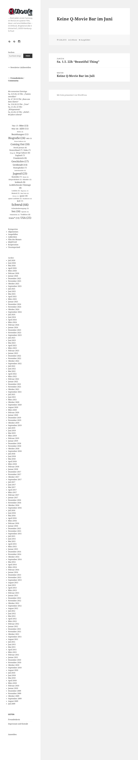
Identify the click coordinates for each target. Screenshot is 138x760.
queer (24, 196)
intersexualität (20, 170)
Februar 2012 (13, 624)
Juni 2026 (12, 263)
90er (15, 128)
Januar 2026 (13, 276)
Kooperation (13, 244)
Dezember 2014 (14, 551)
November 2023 (14, 332)
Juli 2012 (11, 611)
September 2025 (15, 286)
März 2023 (12, 348)
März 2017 (12, 492)
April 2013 (12, 588)
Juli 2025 (11, 289)
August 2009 (13, 701)
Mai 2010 (12, 678)
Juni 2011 (12, 644)
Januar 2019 (13, 441)
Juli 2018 (11, 454)
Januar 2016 (13, 526)
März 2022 (12, 376)
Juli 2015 (11, 536)
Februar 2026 (13, 273)
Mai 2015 (12, 541)
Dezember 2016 (14, 500)
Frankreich (20, 158)
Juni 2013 (12, 585)
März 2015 (12, 546)
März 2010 (12, 683)
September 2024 (15, 312)
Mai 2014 (12, 562)
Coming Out (20, 144)
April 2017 (12, 490)
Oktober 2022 (13, 361)
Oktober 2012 (13, 603)
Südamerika (15, 215)
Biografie (16, 138)
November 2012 (14, 600)
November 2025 (14, 281)
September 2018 (15, 451)
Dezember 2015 (14, 528)
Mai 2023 (12, 343)
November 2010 (14, 662)
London (16, 191)
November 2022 (14, 358)
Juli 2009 (11, 704)
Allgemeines (13, 232)
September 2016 (15, 508)
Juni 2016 (12, 513)
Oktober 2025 (13, 283)
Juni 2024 (12, 317)
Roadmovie (27, 199)
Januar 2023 (13, 353)
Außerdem (12, 237)
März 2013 (12, 590)
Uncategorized (14, 247)
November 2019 (14, 420)
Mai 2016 (12, 515)
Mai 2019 (12, 433)
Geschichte (20, 161)
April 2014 (12, 564)
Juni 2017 (12, 484)
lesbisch (20, 182)
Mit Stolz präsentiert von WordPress (72, 95)
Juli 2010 (11, 673)
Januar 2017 (13, 497)
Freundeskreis (14, 719)
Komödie (17, 177)
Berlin (20, 132)
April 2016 (12, 518)
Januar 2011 (13, 657)
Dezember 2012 (14, 598)
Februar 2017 (13, 495)
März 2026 (12, 271)
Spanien (25, 212)
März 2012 (12, 621)
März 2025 (12, 299)
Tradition (25, 214)
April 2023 (12, 345)
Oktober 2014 (13, 557)
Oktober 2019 (13, 423)
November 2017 (14, 474)
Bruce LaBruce (20, 141)
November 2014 (14, 554)
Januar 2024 (13, 327)
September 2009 (15, 698)
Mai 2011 (12, 647)
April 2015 (12, 544)
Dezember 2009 (14, 691)
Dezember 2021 (14, 384)
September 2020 (15, 405)
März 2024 (12, 322)
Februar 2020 (13, 412)
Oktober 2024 (13, 309)
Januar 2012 (13, 626)
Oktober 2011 (13, 634)
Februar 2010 (13, 686)
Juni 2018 (12, 456)
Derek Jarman (20, 147)
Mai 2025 (12, 294)
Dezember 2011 (14, 629)
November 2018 (14, 446)
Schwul (20, 204)
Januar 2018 (13, 469)
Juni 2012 (12, 613)
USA (25, 218)
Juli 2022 (11, 366)
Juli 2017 (11, 482)
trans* (14, 217)
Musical (16, 193)
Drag (12, 153)
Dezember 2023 (14, 330)
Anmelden (12, 734)
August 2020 (13, 407)
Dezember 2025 (14, 278)
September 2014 (15, 559)
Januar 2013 (13, 595)
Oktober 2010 (13, 665)
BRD (29, 138)
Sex (16, 211)
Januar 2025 (13, 301)
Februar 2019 (13, 438)
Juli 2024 (11, 314)
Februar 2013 (13, 593)
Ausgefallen (13, 234)
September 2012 (15, 606)
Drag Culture (23, 153)
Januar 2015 (13, 549)
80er (23, 125)
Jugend (20, 173)
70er (15, 126)
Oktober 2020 (13, 402)
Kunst (25, 177)
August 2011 (13, 639)
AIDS (24, 128)
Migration (24, 191)
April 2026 (12, 268)
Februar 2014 (13, 570)
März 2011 (12, 652)
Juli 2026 (11, 260)
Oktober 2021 (13, 389)
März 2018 (12, 464)
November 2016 (14, 503)
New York (24, 193)
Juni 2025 (12, 291)
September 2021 (15, 392)
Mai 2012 (12, 616)
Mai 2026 (12, 265)
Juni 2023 (12, 340)
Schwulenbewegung (20, 208)
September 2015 (15, 533)
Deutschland (16, 150)
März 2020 (12, 410)
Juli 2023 (11, 338)
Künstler (27, 179)
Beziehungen (20, 134)
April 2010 (12, 680)
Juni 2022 (12, 368)
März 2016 (12, 521)
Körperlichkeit (15, 179)
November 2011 (14, 631)
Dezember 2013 (14, 575)
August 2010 (13, 670)
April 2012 (12, 618)
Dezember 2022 (14, 356)
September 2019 (15, 425)
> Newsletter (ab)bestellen (20, 67)
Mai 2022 (12, 371)
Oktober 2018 (13, 448)
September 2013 (15, 580)
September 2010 (15, 667)
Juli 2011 (11, 642)
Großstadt (20, 164)
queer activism (15, 198)
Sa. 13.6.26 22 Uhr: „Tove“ (18, 104)
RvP (20, 201)
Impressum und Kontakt (18, 724)
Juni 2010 (12, 675)
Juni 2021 (12, 397)
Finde (28, 56)
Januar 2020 (13, 415)
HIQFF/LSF (12, 242)
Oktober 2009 (13, 696)
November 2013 (14, 577)
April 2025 (12, 296)
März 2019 (12, 436)
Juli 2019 (11, 428)
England (20, 155)
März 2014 (12, 567)
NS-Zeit (16, 196)
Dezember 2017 (14, 472)
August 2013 (13, 582)
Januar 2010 (13, 688)
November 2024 (14, 307)
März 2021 (12, 399)
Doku (27, 150)
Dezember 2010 (14, 660)
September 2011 (15, 637)
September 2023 (15, 335)
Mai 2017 (12, 487)
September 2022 (15, 363)
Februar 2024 (13, 325)
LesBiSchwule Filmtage (20, 186)
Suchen (11, 52)
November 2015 (14, 531)
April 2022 (12, 374)
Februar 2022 (13, 379)
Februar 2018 (13, 466)
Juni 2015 (12, 539)
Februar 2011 (13, 655)
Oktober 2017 (13, 477)
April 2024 (12, 320)
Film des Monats (14, 239)
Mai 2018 (12, 459)
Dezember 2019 (14, 417)
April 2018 (12, 461)
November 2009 (14, 693)
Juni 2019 (12, 430)
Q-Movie (73, 40)
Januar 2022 (13, 381)
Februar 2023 (13, 350)
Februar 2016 (13, 523)
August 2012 (13, 608)
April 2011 (12, 649)
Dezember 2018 (14, 443)
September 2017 (15, 479)
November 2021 (14, 387)
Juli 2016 (11, 510)
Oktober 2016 (13, 505)
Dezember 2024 (14, 304)
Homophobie (20, 168)
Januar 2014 (13, 572)
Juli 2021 (11, 394)
